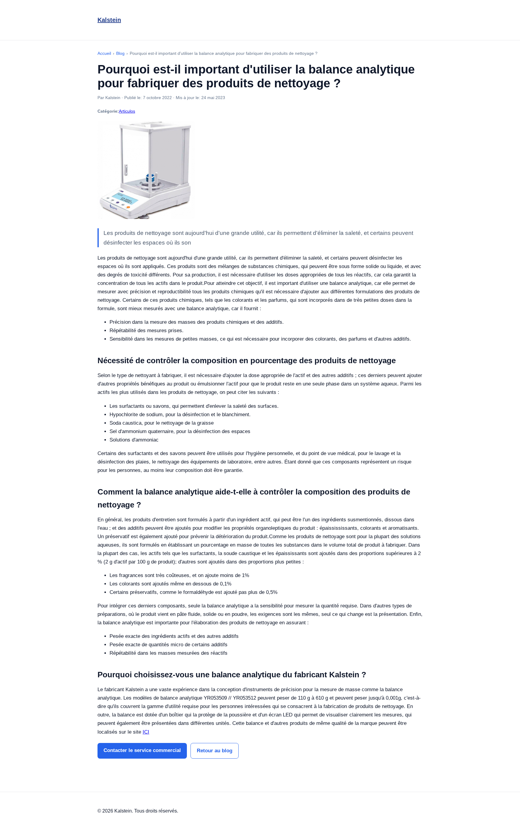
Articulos (127, 111)
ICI (146, 732)
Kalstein (109, 20)
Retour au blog (214, 751)
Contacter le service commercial (142, 750)
